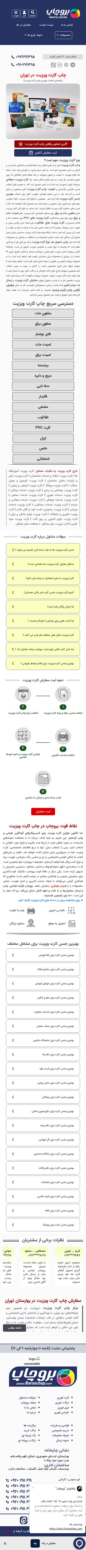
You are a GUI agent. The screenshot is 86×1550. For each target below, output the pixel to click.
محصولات (65, 35)
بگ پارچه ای (29, 1435)
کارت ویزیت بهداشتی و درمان (60, 490)
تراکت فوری (62, 1402)
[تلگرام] (72, 64)
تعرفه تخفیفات (60, 1435)
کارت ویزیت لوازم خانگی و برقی (28, 514)
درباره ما (31, 1412)
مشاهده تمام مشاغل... (26, 524)
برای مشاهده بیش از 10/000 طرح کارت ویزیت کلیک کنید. (50, 900)
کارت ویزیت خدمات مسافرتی (51, 505)
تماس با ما (67, 25)
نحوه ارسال (62, 1440)
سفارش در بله (23, 25)
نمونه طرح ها (35, 35)
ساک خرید (30, 1430)
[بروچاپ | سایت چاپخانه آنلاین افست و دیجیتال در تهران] (63, 13)
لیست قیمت (46, 25)
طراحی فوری (61, 1412)
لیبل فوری (63, 1407)
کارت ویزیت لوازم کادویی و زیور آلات (55, 519)
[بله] (59, 64)
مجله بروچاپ (28, 1402)
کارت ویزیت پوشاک (56, 485)
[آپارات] (66, 64)
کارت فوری (63, 1397)
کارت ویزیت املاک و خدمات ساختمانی (51, 476)
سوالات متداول (27, 1397)
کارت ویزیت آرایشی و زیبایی (26, 485)
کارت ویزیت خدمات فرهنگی (61, 500)
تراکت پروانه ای (27, 1440)
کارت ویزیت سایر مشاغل (55, 524)
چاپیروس (7, 1531)
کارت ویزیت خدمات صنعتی (27, 495)
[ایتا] (53, 64)
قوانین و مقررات (59, 1425)
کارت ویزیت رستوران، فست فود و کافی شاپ (42, 509)
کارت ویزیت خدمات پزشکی (26, 490)
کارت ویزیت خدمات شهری (62, 495)
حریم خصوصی (60, 1430)
